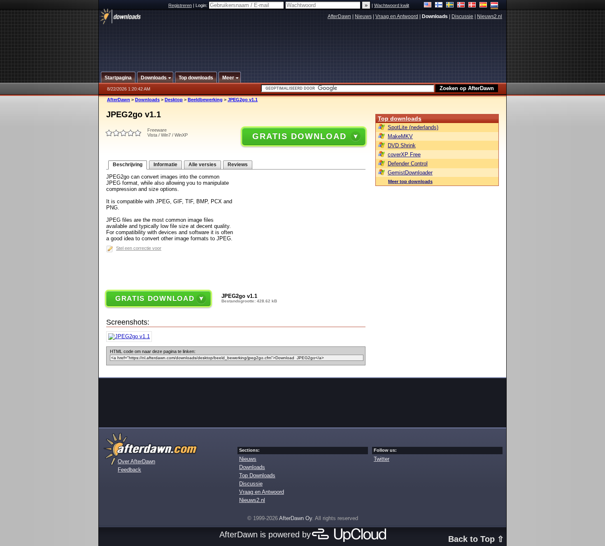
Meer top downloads (410, 181)
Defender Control (408, 163)
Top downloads (399, 118)
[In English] (428, 5)
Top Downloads (257, 475)
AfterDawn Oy (295, 518)
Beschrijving (127, 164)
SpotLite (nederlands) (413, 127)
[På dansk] (472, 5)
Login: (202, 5)
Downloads (147, 99)
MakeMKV (400, 136)
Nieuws (363, 16)
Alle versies (202, 164)
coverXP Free (404, 154)
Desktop (174, 99)
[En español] (483, 5)
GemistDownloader (410, 173)
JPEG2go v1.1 (243, 99)
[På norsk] (461, 5)
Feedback (129, 470)
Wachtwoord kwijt (391, 5)
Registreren (180, 5)
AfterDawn (339, 16)
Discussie (462, 16)
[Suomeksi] (439, 5)
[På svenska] (450, 5)
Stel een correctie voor (138, 248)
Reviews (238, 164)
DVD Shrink (402, 145)
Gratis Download (299, 136)
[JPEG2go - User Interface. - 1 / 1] (131, 336)
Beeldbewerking (205, 99)
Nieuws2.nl (489, 16)
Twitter (381, 459)
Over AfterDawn (136, 461)
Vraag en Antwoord (396, 16)
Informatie (165, 164)
